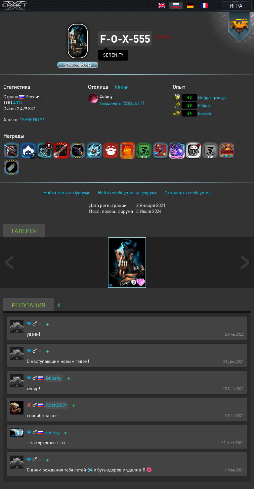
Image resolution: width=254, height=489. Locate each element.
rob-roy (52, 432)
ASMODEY (56, 405)
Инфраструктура (213, 97)
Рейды (204, 105)
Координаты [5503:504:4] (122, 103)
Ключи (122, 87)
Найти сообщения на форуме (127, 192)
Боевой (204, 113)
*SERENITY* (32, 119)
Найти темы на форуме (66, 192)
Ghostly (53, 378)
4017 (17, 102)
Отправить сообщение (188, 192)
